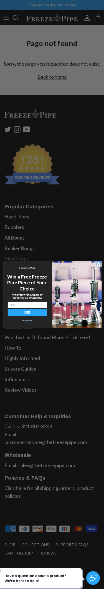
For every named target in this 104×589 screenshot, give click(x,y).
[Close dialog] (98, 264)
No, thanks (27, 320)
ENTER (27, 312)
